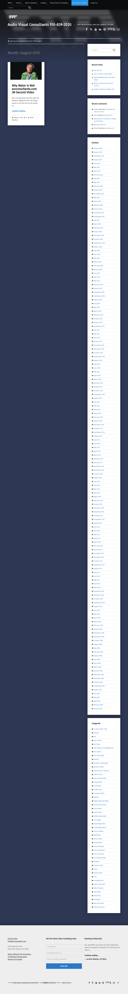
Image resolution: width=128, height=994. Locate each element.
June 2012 (97, 531)
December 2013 (99, 466)
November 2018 (99, 292)
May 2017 (97, 334)
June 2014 (97, 444)
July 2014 (97, 440)
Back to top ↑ (67, 983)
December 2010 (99, 591)
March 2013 (97, 496)
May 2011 (97, 580)
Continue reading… (19, 111)
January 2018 (98, 319)
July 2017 (97, 330)
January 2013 (98, 504)
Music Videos (98, 839)
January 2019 (98, 288)
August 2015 (98, 398)
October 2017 (98, 322)
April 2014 (97, 451)
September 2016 (99, 356)
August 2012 (98, 523)
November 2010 (99, 595)
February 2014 (98, 459)
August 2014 (98, 436)
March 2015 (97, 413)
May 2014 (97, 447)
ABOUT (10, 3)
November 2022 (99, 194)
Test (95, 877)
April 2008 (97, 663)
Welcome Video (99, 903)
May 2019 (97, 281)
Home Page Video (99, 824)
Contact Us (94, 3)
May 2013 (97, 489)
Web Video (97, 892)
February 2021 (98, 228)
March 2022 (97, 201)
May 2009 (97, 648)
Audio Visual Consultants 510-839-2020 (39, 24)
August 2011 (98, 569)
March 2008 (97, 667)
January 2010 (98, 629)
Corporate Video (99, 793)
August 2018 (98, 300)
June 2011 (97, 576)
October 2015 (98, 391)
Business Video (99, 767)
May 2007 (97, 697)
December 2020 (99, 235)
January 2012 (98, 550)
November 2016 (99, 349)
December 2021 (99, 213)
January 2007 (98, 709)
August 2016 (98, 360)
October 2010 (98, 599)
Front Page (97, 820)
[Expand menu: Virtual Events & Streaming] (68, 4)
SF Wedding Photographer (17, 957)
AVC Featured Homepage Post (104, 748)
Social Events (98, 873)
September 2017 (99, 326)
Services (18, 3)
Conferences (98, 789)
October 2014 (98, 428)
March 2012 (97, 542)
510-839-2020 (12, 939)
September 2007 (99, 686)
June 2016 (97, 368)
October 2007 (98, 682)
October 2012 (98, 515)
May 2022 (97, 197)
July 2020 (97, 250)
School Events (98, 865)
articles (96, 733)
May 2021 (97, 220)
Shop (95, 869)
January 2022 (98, 209)
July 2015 (97, 402)
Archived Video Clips (100, 729)
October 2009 (98, 640)
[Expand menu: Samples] (47, 4)
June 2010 (97, 610)
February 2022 (98, 205)
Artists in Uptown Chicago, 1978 (104, 89)
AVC (95, 737)
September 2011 (99, 565)
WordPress (52, 983)
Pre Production (99, 854)
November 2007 (99, 678)
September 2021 (99, 216)
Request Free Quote (15, 959)
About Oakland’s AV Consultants (19, 954)
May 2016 (97, 372)
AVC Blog (97, 744)
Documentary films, (100, 805)
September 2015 (99, 394)
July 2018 (97, 303)
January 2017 (98, 341)
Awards (96, 759)
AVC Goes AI (98, 70)
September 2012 (99, 519)
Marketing (97, 835)
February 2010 (98, 625)
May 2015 (97, 406)
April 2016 (97, 375)
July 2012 (97, 527)
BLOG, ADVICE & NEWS (79, 3)
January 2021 (98, 232)
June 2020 (97, 254)
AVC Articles (98, 740)
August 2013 (98, 478)
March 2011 (97, 587)
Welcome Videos (99, 907)
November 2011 (99, 557)
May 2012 (97, 534)
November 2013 (99, 470)
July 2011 (97, 572)
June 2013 (97, 485)
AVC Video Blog (99, 755)
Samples (43, 3)
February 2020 (98, 266)
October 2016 (98, 353)
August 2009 (98, 644)
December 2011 (99, 553)
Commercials (98, 782)
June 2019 (97, 277)
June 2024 (97, 163)
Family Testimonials (100, 816)
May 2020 (97, 258)
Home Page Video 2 (100, 827)
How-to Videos (99, 831)
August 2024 (98, 160)
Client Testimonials (100, 778)
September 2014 (99, 432)
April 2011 (97, 584)
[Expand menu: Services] (22, 4)
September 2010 (99, 603)
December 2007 (99, 674)
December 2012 (99, 508)
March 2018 (97, 311)
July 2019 (97, 273)
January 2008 (98, 671)
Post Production (99, 850)
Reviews (96, 861)
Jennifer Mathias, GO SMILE (96, 959)
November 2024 (99, 156)
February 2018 (98, 315)
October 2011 (98, 561)
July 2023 (97, 178)
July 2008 (97, 659)
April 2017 (97, 337)
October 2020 (98, 239)
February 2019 (98, 285)
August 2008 (98, 656)
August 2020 (98, 247)
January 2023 (98, 190)
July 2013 (97, 481)
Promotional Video (100, 858)
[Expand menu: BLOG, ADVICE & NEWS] (87, 4)
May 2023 (97, 182)
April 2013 (97, 493)
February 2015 (98, 417)
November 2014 (99, 425)
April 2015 (97, 410)
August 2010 (98, 606)
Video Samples (99, 888)
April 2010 (97, 618)
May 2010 (97, 614)
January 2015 (98, 421)
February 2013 (98, 500)
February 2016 (98, 383)
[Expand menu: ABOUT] (13, 4)
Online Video (98, 842)
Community (97, 786)
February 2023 (98, 186)
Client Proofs (98, 774)
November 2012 (99, 512)
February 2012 (98, 546)
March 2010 (97, 621)
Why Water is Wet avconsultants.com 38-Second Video (24, 89)
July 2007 (97, 693)
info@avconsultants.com (17, 941)
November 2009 (99, 637)
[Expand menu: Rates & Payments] (37, 4)
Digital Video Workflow (101, 801)
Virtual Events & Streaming (59, 3)
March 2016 (97, 379)
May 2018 (97, 307)
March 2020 (97, 262)
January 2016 (98, 387)
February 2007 (98, 705)
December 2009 (99, 633)
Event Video (98, 808)
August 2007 (98, 690)
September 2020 (99, 243)
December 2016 (99, 345)
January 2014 (98, 462)
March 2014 (97, 455)
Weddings (97, 899)
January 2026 (98, 148)
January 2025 (98, 152)
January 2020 (98, 269)
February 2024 (98, 175)
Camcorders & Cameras (101, 771)
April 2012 (97, 538)
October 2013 (98, 474)
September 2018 (99, 296)
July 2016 (97, 364)
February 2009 (98, 652)
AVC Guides (97, 752)
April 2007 (97, 701)
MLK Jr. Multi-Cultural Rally (103, 74)
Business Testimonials (101, 763)
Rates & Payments (31, 3)
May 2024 (97, 167)
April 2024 (97, 171)
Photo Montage (99, 846)
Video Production (99, 884)
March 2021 (97, 224)
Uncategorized (98, 880)
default (96, 797)
